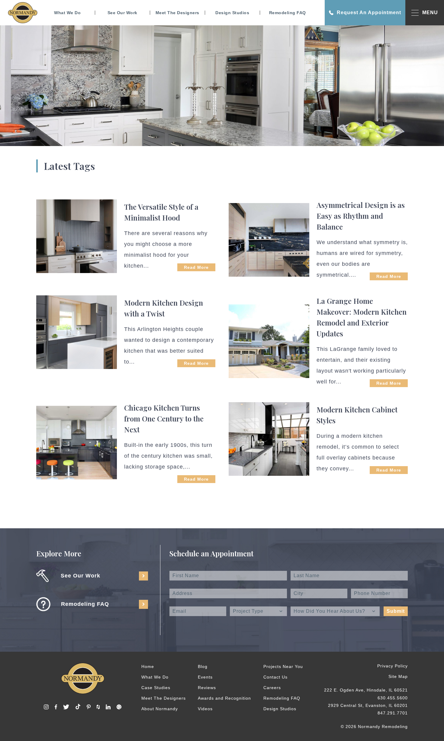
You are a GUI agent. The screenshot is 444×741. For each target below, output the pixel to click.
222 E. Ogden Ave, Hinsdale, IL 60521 (366, 690)
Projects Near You (283, 666)
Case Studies (155, 687)
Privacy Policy (392, 665)
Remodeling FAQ (287, 13)
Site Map (398, 676)
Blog (203, 666)
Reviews (207, 687)
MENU (430, 12)
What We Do (67, 13)
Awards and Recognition (224, 698)
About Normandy (159, 708)
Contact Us (275, 677)
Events (205, 677)
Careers (272, 687)
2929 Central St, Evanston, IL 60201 (368, 705)
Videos (205, 708)
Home (147, 666)
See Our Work (122, 13)
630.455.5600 (393, 697)
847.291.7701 (393, 713)
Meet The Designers (177, 13)
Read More (196, 267)
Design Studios (232, 13)
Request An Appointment (369, 12)
